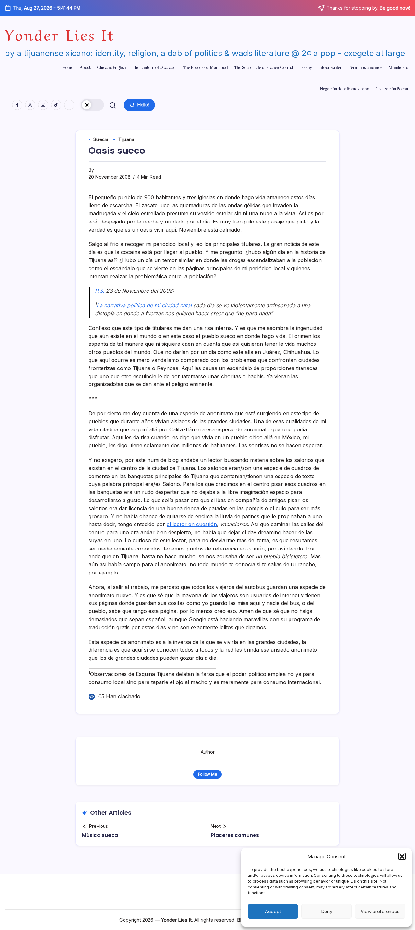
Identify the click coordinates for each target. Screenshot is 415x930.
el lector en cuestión (192, 524)
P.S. (99, 290)
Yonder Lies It (59, 33)
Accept (273, 911)
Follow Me (207, 774)
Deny (326, 911)
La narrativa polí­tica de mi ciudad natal (144, 305)
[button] (402, 856)
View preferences (380, 911)
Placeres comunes (235, 835)
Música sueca (100, 835)
